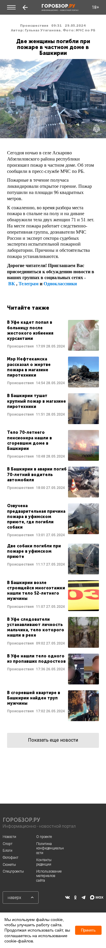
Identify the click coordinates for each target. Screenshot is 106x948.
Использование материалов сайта (49, 876)
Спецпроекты (13, 871)
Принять (88, 930)
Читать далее (53, 335)
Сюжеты (9, 865)
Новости (9, 837)
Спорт (7, 844)
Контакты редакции (44, 862)
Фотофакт (10, 858)
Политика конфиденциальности (50, 848)
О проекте (44, 837)
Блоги (7, 851)
